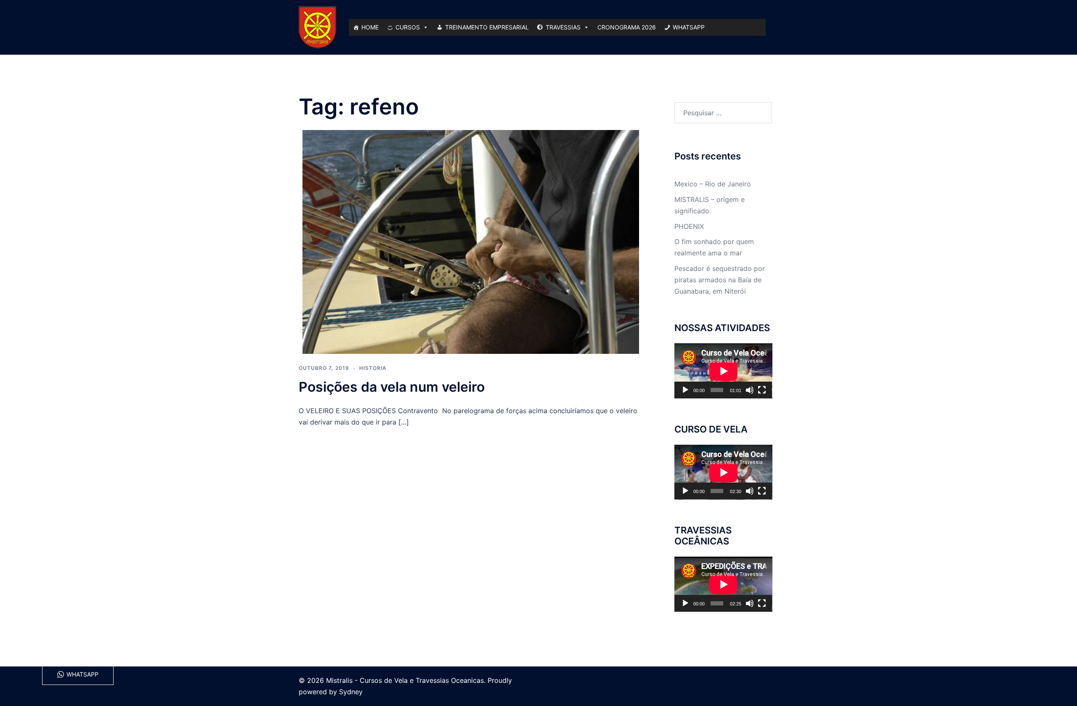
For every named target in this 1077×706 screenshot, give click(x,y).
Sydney (351, 691)
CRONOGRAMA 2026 (626, 27)
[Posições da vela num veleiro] (470, 241)
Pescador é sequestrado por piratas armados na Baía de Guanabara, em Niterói (719, 279)
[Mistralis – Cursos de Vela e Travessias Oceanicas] (317, 26)
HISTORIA (373, 368)
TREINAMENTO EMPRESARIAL (487, 27)
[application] (723, 370)
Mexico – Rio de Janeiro (712, 184)
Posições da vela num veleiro (392, 387)
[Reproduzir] (685, 390)
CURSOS (407, 27)
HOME (370, 27)
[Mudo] (749, 390)
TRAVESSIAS (563, 27)
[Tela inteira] (762, 390)
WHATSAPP (689, 27)
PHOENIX (689, 226)
